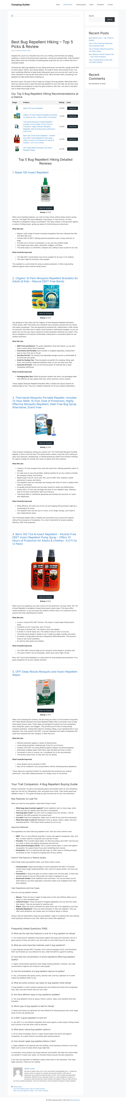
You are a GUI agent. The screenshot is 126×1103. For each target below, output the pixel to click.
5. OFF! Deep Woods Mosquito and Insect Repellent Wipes (44, 673)
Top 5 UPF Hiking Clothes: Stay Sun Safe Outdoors (29, 1088)
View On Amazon (45, 208)
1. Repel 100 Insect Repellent (30, 172)
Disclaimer (100, 4)
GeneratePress (75, 1100)
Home (58, 4)
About (91, 4)
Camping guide (81, 4)
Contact (110, 4)
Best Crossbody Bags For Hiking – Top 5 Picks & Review (30, 1090)
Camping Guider (20, 4)
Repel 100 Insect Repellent (33, 108)
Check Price (73, 108)
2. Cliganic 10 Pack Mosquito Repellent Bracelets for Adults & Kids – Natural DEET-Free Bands (45, 280)
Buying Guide (68, 4)
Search (91, 16)
